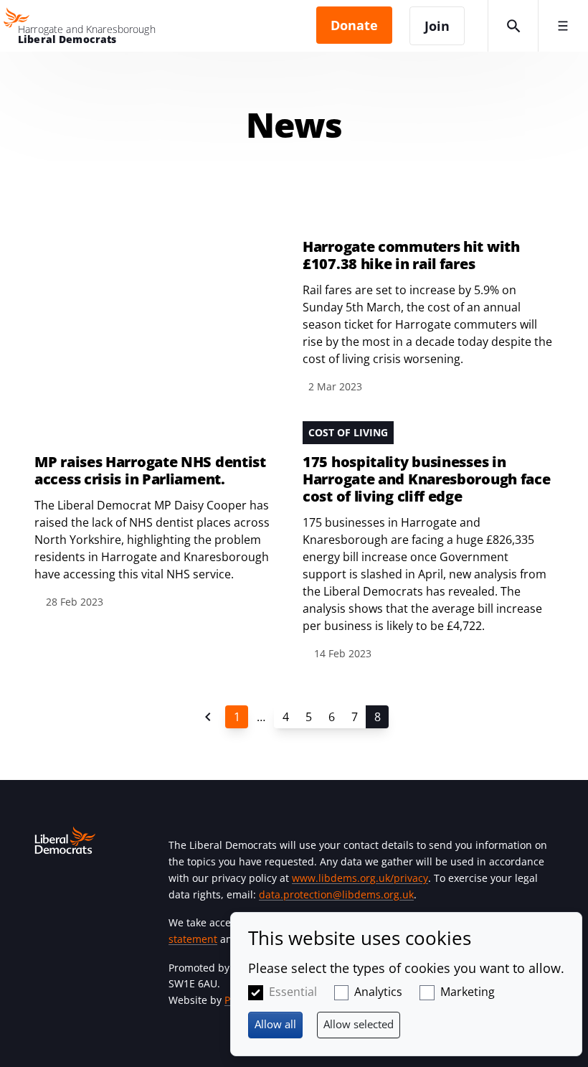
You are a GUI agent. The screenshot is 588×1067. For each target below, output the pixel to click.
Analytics (378, 992)
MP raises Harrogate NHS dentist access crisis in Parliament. (150, 470)
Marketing (467, 992)
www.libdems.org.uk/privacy (360, 878)
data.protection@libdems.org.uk (336, 894)
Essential (293, 992)
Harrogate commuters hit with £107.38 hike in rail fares (411, 255)
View (294, 316)
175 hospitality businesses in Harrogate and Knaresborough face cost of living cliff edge (426, 479)
